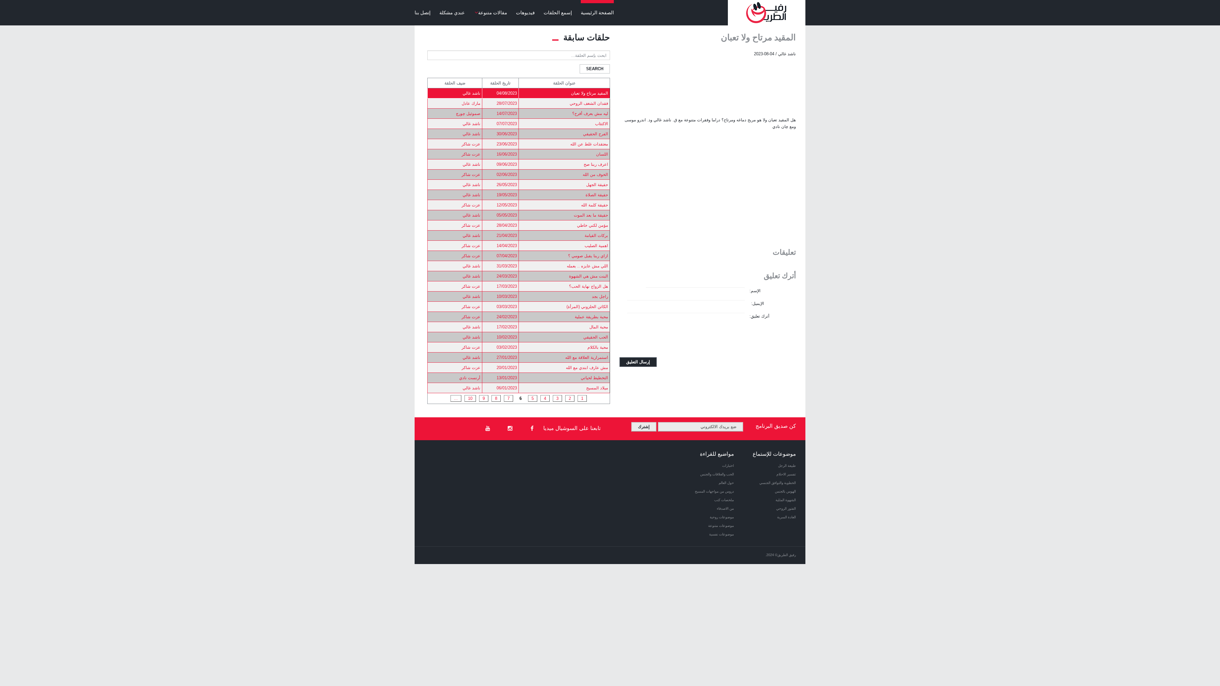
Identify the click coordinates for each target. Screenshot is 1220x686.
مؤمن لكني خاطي (592, 225)
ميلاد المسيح (597, 388)
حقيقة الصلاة (597, 194)
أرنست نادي (469, 377)
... (456, 398)
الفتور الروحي (786, 508)
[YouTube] (488, 428)
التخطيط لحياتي (594, 377)
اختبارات (728, 465)
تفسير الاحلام (786, 474)
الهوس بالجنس (785, 491)
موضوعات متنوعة (721, 526)
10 (470, 398)
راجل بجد (600, 296)
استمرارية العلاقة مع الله (586, 357)
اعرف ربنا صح (596, 164)
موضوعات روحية (722, 517)
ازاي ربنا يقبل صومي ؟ (588, 255)
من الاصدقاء (725, 508)
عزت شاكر (471, 144)
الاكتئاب (601, 123)
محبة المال (598, 327)
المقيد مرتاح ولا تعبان (589, 93)
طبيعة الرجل (787, 465)
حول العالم (726, 483)
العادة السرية (786, 517)
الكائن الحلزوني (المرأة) (587, 306)
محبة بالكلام (597, 347)
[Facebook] (532, 428)
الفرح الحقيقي (595, 133)
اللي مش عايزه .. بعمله (587, 266)
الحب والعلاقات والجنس (717, 474)
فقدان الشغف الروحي (589, 103)
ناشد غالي (471, 93)
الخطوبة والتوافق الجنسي (777, 483)
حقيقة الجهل (597, 184)
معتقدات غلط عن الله (589, 144)
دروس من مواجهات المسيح (714, 491)
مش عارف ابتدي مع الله (587, 367)
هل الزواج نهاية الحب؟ (588, 286)
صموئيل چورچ (468, 113)
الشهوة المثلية (786, 500)
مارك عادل (471, 103)
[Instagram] (510, 428)
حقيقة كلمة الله (594, 205)
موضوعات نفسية (721, 534)
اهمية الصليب (596, 245)
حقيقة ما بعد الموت (591, 215)
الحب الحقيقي (595, 337)
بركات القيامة (596, 235)
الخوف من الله (595, 174)
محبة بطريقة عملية (591, 316)
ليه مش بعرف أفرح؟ (590, 113)
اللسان (602, 154)
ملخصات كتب (724, 500)
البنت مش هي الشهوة (588, 276)
